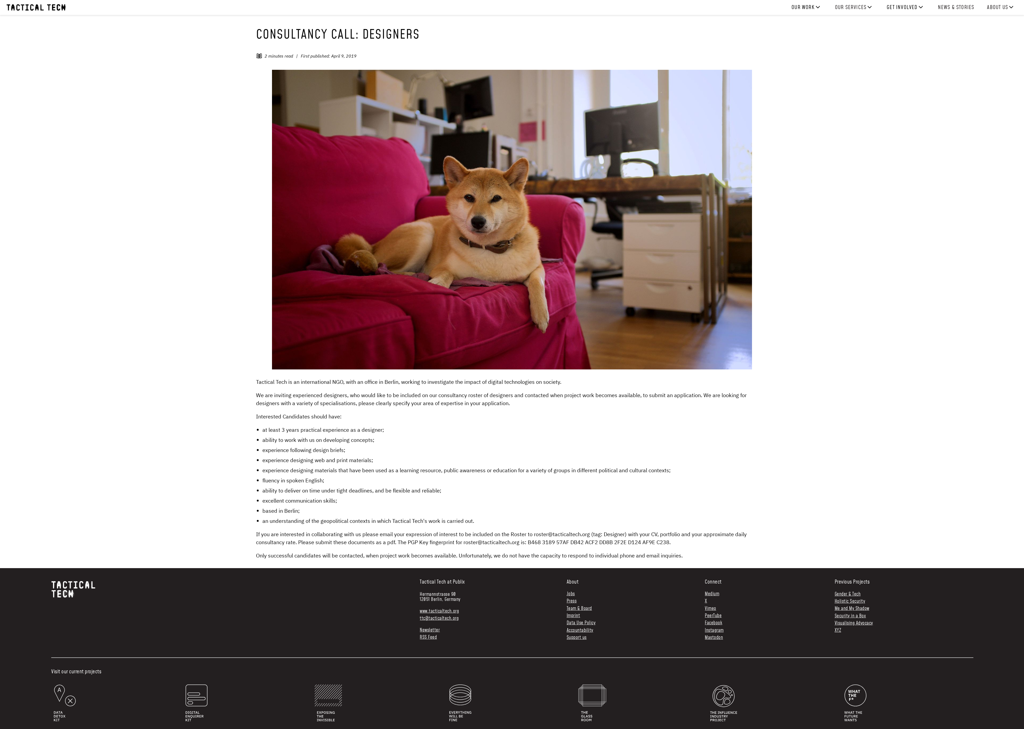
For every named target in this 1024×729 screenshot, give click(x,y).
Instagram (714, 630)
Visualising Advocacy (854, 623)
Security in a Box (850, 616)
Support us (577, 637)
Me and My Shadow (852, 608)
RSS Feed (428, 637)
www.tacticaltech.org (439, 611)
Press (572, 601)
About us (997, 7)
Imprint (573, 615)
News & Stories (956, 7)
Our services (850, 7)
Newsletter (430, 630)
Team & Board (579, 608)
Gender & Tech (848, 594)
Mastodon (714, 637)
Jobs (571, 594)
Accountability (580, 630)
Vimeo (710, 608)
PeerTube (713, 615)
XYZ (838, 630)
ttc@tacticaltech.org (439, 618)
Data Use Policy (581, 623)
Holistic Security (850, 601)
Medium (712, 594)
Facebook (713, 623)
